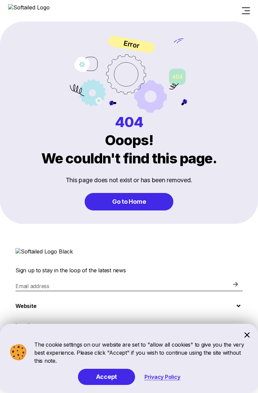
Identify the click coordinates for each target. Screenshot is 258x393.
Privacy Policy (162, 377)
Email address (32, 286)
